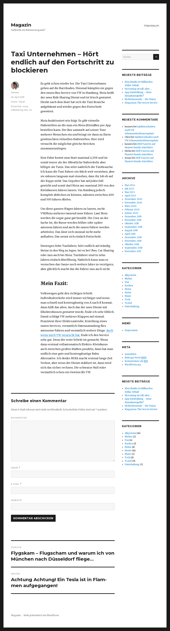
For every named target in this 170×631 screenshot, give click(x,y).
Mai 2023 (130, 192)
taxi (26, 109)
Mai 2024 (130, 185)
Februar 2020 (132, 209)
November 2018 (133, 240)
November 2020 (133, 202)
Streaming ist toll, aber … (138, 88)
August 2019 (131, 230)
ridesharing (17, 109)
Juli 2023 (129, 188)
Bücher (128, 278)
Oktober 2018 (132, 244)
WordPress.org (133, 364)
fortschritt (16, 106)
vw (30, 109)
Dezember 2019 (133, 216)
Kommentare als (136, 361)
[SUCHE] (156, 57)
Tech (127, 299)
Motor (14, 101)
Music (128, 296)
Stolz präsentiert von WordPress (41, 615)
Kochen (129, 285)
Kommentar (19, 417)
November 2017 (133, 251)
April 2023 (130, 195)
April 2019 (130, 234)
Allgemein (130, 275)
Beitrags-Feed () (135, 357)
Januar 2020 (131, 213)
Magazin (21, 25)
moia (25, 106)
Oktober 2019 (132, 223)
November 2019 (133, 220)
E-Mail (16, 484)
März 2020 (130, 206)
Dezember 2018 (133, 237)
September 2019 (133, 227)
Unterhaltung (132, 306)
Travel (22, 101)
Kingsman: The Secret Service (141, 102)
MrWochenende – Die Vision (140, 99)
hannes (15, 92)
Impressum (151, 25)
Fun (127, 282)
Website (16, 500)
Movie (128, 292)
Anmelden (130, 354)
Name (15, 467)
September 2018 (133, 247)
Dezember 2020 (133, 199)
